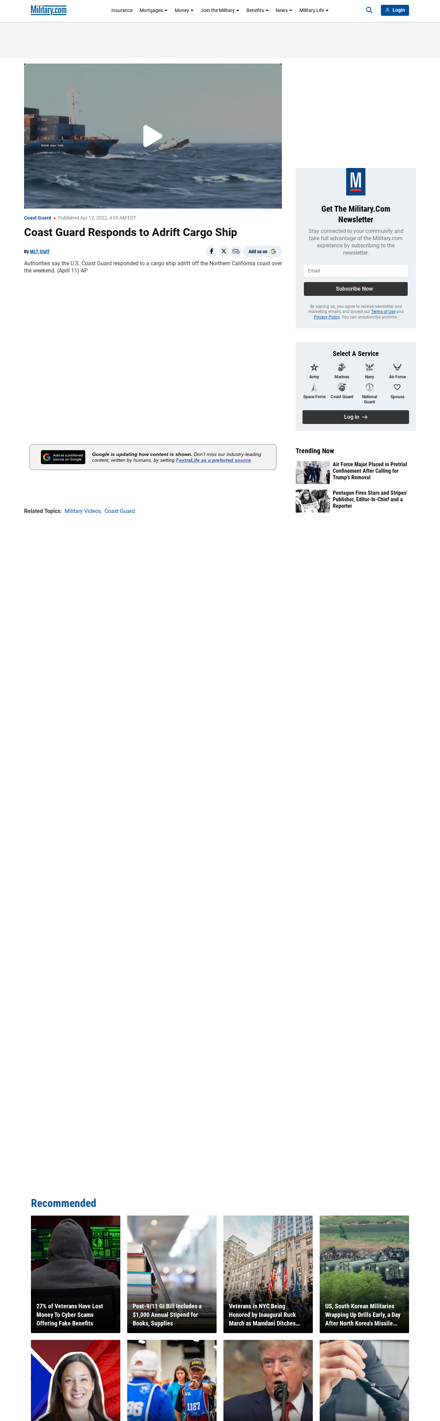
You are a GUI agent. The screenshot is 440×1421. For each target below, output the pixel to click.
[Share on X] (223, 251)
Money (182, 10)
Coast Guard (37, 217)
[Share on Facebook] (211, 251)
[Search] (369, 10)
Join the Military (218, 10)
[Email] (236, 251)
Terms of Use (383, 311)
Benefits (255, 10)
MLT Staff (40, 251)
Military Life (311, 10)
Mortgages (151, 10)
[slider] (72, 199)
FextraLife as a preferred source (213, 460)
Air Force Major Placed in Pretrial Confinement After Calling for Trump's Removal (370, 471)
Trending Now (315, 450)
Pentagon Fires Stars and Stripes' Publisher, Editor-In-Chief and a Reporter (370, 499)
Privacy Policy (327, 317)
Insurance (122, 10)
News (282, 10)
